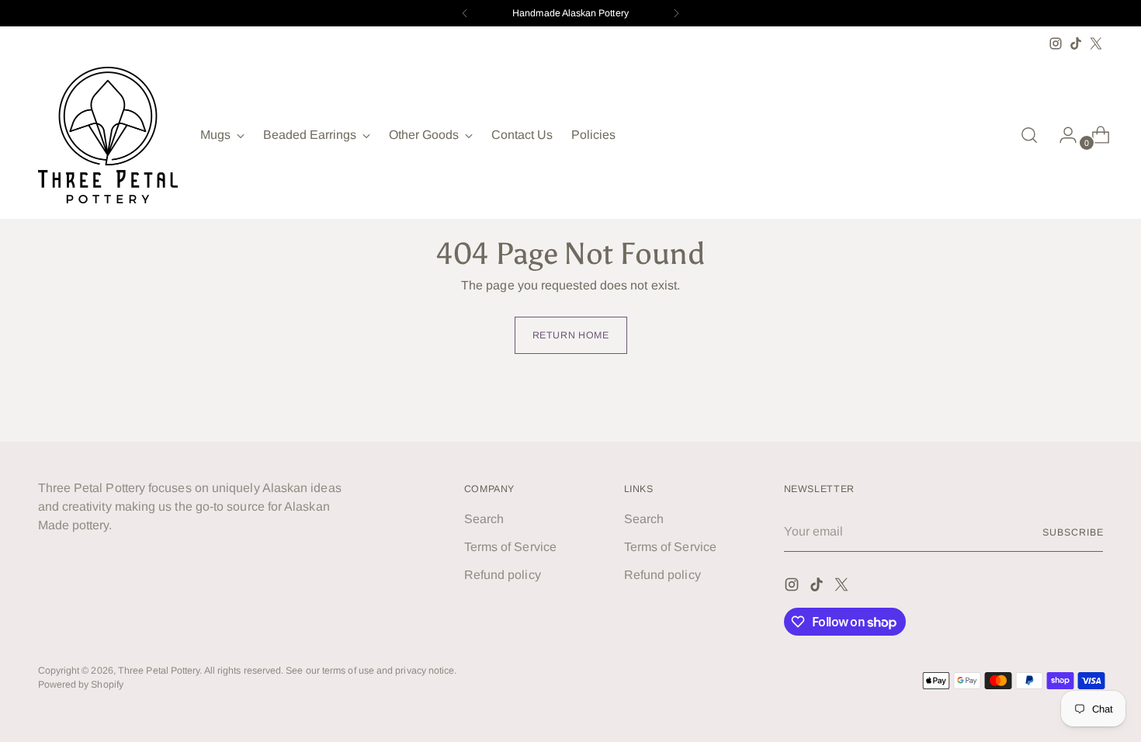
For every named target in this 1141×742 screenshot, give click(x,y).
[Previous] (465, 13)
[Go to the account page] (1061, 135)
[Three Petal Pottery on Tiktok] (1076, 43)
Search (484, 518)
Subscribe (1072, 532)
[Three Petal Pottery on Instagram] (1056, 43)
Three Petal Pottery (159, 670)
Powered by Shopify (80, 684)
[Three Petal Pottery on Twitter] (1096, 43)
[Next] (676, 13)
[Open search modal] (1029, 135)
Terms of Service (510, 546)
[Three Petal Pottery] (108, 135)
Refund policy (502, 574)
